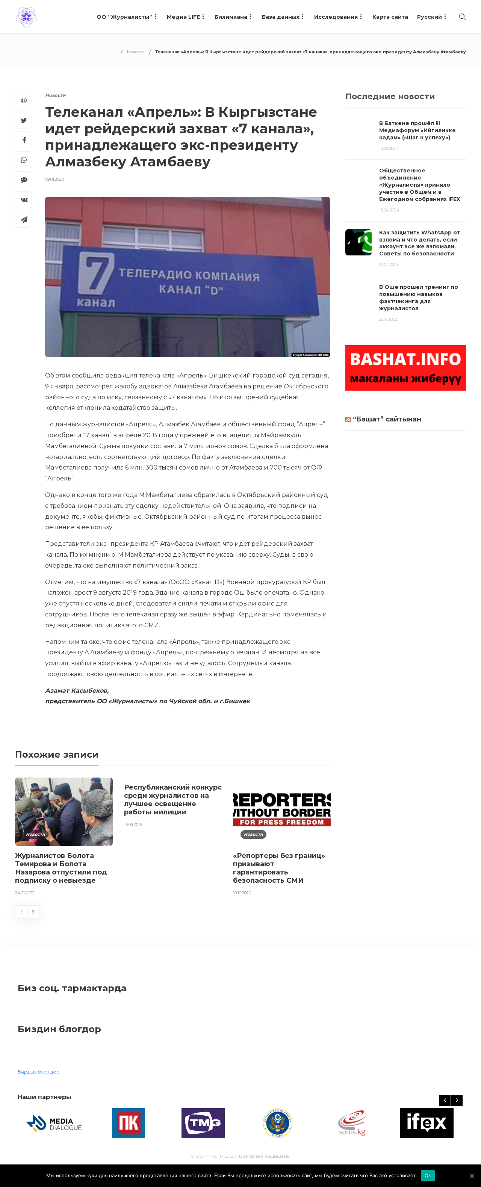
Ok (428, 1175)
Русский (429, 17)
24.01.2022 (25, 893)
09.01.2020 (54, 179)
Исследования (336, 17)
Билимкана (231, 17)
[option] (63, 838)
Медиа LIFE (183, 17)
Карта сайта (390, 17)
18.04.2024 (389, 210)
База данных (280, 17)
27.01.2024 (388, 264)
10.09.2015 (133, 824)
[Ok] (471, 1175)
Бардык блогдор (39, 1072)
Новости (136, 51)
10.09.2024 (389, 148)
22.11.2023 (388, 319)
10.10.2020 (242, 893)
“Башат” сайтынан (387, 419)
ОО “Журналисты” (124, 17)
